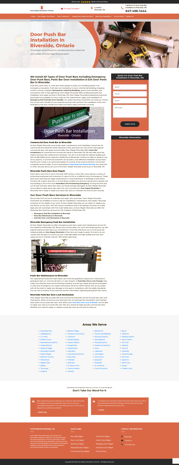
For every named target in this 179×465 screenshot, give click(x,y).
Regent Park (45, 363)
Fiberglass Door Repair (104, 444)
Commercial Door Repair (80, 451)
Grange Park (72, 345)
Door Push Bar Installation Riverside (58, 20)
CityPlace (125, 334)
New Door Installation (103, 16)
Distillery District (128, 337)
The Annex (44, 368)
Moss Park (71, 357)
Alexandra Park (46, 331)
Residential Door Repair (80, 448)
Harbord (125, 345)
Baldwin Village (73, 331)
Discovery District (101, 337)
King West (71, 351)
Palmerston (44, 360)
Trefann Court (127, 368)
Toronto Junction (101, 368)
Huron (97, 348)
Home (33, 16)
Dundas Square (73, 339)
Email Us (128, 440)
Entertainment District (48, 342)
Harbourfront (72, 348)
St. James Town (73, 365)
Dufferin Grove (45, 339)
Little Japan (99, 354)
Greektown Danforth (102, 345)
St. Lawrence (99, 365)
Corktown (71, 337)
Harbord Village (46, 348)
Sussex (124, 365)
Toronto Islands (73, 368)
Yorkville (70, 371)
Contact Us (129, 16)
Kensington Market (47, 351)
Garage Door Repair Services (82, 16)
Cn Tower (44, 337)
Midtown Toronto (47, 357)
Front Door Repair (103, 436)
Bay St (124, 331)
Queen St (125, 360)
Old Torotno (99, 357)
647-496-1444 (135, 11)
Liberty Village (45, 354)
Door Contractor (63, 16)
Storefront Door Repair (104, 448)
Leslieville (125, 351)
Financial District (101, 342)
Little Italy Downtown (75, 354)
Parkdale (70, 360)
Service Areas (119, 16)
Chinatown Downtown (75, 334)
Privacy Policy (101, 451)
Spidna (43, 365)
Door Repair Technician (45, 16)
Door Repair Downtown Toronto (88, 462)
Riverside (70, 363)
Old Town (125, 357)
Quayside (98, 360)
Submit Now (130, 124)
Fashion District (73, 342)
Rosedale (98, 363)
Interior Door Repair (103, 440)
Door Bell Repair (77, 436)
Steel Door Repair (77, 444)
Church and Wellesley (103, 334)
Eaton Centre (127, 339)
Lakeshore (99, 351)
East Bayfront (100, 339)
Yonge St (43, 371)
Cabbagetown (45, 334)
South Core (126, 363)
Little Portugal (127, 354)
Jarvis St (125, 348)
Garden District (46, 345)
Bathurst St (99, 331)
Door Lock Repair (77, 440)
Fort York (125, 342)
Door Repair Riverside (41, 20)
